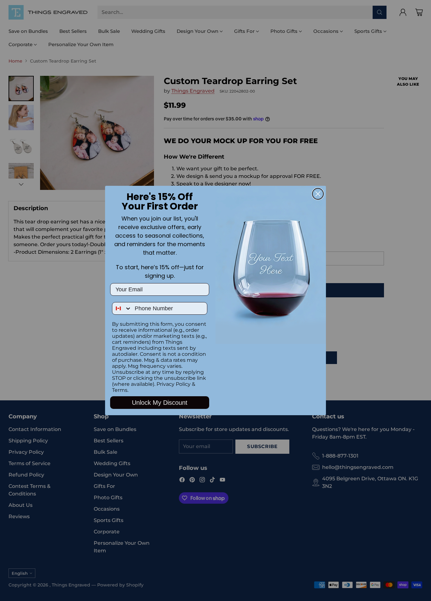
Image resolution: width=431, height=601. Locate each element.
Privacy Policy (173, 384)
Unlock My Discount (159, 402)
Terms (119, 390)
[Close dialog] (317, 193)
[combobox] (122, 308)
